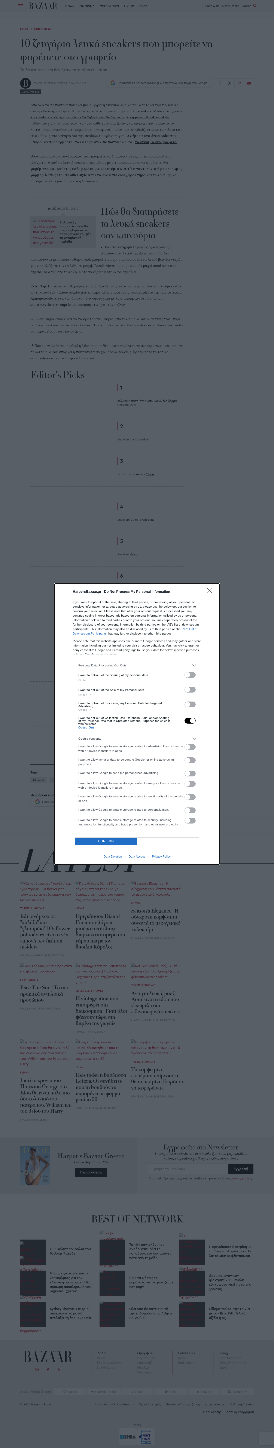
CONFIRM (106, 841)
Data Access (137, 856)
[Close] (211, 592)
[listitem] (137, 665)
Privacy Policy (161, 856)
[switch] (190, 675)
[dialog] (137, 724)
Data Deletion (113, 856)
